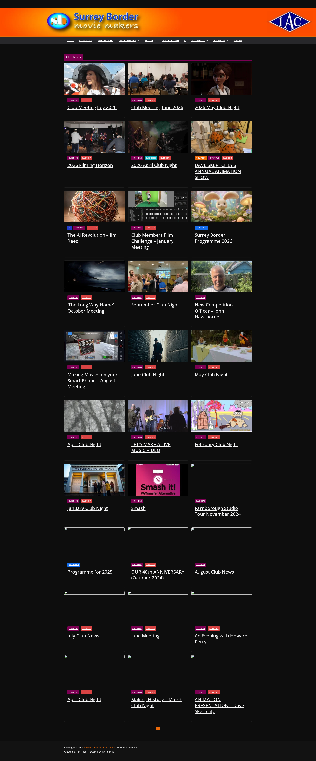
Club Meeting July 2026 (92, 107)
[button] (137, 40)
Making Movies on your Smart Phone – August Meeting (92, 380)
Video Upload (170, 40)
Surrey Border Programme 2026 (213, 238)
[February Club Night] (221, 416)
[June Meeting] (158, 607)
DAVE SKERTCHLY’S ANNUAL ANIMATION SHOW (218, 171)
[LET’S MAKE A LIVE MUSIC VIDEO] (158, 416)
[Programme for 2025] (94, 543)
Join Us (238, 40)
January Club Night (87, 508)
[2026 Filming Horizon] (94, 137)
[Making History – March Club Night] (158, 671)
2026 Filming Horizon (90, 165)
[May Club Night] (221, 346)
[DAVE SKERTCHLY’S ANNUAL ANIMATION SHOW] (221, 137)
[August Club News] (221, 543)
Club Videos (151, 158)
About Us (219, 40)
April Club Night (84, 444)
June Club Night (148, 374)
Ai (185, 40)
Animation (200, 158)
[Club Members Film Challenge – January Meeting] (158, 207)
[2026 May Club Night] (221, 79)
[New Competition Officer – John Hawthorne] (221, 276)
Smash (138, 508)
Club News (85, 40)
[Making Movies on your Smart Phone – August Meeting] (94, 346)
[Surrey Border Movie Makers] (158, 10)
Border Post (105, 40)
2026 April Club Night (154, 165)
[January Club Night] (94, 480)
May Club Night (211, 374)
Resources (198, 40)
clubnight (86, 100)
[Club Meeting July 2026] (94, 79)
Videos (149, 40)
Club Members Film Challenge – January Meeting (152, 241)
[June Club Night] (158, 346)
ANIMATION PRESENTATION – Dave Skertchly (219, 705)
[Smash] (158, 480)
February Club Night (216, 444)
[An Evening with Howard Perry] (221, 607)
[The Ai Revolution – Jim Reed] (94, 207)
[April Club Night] (94, 416)
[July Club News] (94, 607)
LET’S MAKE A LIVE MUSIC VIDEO (151, 447)
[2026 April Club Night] (158, 137)
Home (70, 40)
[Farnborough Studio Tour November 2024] (221, 480)
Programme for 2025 (90, 572)
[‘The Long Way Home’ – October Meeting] (94, 276)
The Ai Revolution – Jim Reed (92, 238)
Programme (201, 228)
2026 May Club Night (217, 107)
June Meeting (145, 635)
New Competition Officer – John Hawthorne (214, 311)
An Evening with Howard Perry (221, 638)
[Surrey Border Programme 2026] (221, 207)
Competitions (127, 40)
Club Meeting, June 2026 (157, 107)
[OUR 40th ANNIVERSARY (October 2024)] (158, 543)
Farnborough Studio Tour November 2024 (218, 511)
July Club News (83, 635)
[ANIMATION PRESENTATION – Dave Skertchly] (221, 671)
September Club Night (155, 305)
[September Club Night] (158, 276)
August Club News (214, 572)
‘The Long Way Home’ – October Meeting (92, 308)
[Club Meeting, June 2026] (158, 79)
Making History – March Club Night (156, 702)
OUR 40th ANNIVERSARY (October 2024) (157, 575)
